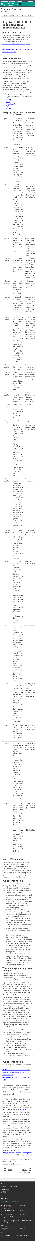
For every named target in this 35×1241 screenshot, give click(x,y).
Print (5, 1174)
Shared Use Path (11, 104)
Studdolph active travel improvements (16, 1070)
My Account (19, 1)
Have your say (25, 1110)
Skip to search (12, 1)
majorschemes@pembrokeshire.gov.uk (16, 44)
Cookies (13, 1228)
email (27, 78)
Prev (10, 1169)
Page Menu (4, 11)
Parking (8, 102)
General (8, 108)
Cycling (8, 100)
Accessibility (30, 1)
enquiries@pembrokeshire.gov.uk (10, 1201)
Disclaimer (22, 1228)
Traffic (8, 106)
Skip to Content (4, 1)
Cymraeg (21, 1235)
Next (24, 1169)
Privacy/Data (4, 1228)
